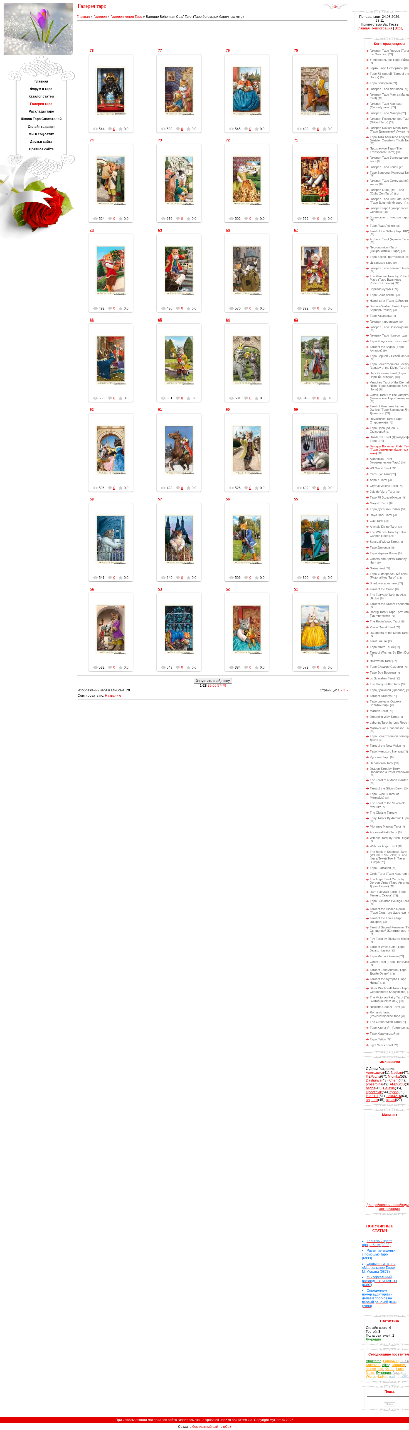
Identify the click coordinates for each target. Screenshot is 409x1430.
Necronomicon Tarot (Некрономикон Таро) (385, 249)
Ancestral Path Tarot (383, 832)
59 (296, 410)
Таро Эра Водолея (383, 672)
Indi (380, 1369)
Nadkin (381, 1377)
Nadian (396, 1073)
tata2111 (372, 1096)
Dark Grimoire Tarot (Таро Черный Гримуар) (388, 375)
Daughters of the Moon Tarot (389, 632)
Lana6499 (391, 1361)
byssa (394, 1092)
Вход (399, 28)
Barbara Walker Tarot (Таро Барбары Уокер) (389, 308)
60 (228, 410)
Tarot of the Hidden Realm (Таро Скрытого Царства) (388, 910)
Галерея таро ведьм (384, 321)
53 (160, 589)
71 (296, 140)
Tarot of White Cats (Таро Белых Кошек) (387, 948)
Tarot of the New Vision (385, 745)
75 (296, 51)
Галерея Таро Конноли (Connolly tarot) (385, 105)
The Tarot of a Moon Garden (389, 780)
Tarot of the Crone (382, 589)
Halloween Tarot (380, 660)
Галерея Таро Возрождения (389, 327)
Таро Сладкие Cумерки (386, 666)
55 (296, 499)
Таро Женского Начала (386, 751)
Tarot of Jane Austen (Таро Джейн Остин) (388, 971)
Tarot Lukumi (378, 641)
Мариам (398, 1365)
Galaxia (389, 1088)
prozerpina (374, 1084)
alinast (391, 1100)
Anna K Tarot (378, 480)
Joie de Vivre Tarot (382, 491)
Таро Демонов (380, 547)
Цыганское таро (381, 262)
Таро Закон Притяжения (387, 256)
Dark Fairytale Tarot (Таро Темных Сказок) (388, 893)
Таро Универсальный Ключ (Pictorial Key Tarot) (389, 575)
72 (228, 140)
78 (92, 51)
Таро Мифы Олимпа (384, 956)
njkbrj (386, 1365)
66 (92, 320)
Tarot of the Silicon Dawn (386, 788)
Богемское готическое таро (389, 217)
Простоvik (374, 1092)
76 (228, 51)
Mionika (394, 1076)
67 (296, 230)
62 (92, 410)
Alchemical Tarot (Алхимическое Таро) (385, 460)
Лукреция (373, 1339)
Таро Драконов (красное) (387, 690)
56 (228, 499)
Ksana (390, 1369)
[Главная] (335, 8)
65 (160, 320)
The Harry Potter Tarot (385, 684)
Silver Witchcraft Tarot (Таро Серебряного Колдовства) (389, 989)
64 (228, 320)
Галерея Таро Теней (384, 167)
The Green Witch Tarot (385, 1021)
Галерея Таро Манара (385, 113)
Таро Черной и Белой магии (389, 356)
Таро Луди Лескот (382, 225)
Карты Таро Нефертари (386, 68)
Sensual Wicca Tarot (384, 541)
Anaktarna (373, 1361)
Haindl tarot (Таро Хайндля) (389, 300)
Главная (83, 17)
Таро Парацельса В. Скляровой (384, 429)
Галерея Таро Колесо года (388, 335)
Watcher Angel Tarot (383, 846)
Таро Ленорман (381, 83)
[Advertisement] (213, 34)
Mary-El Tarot (379, 503)
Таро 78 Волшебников (385, 497)
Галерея (100, 17)
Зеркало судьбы (381, 289)
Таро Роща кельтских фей (388, 341)
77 (160, 51)
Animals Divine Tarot (383, 526)
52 (228, 589)
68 (228, 230)
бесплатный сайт (206, 1427)
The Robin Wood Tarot (385, 621)
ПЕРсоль (373, 1076)
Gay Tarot (376, 520)
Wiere (370, 1377)
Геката (113, 95)
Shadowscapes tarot (384, 583)
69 (160, 230)
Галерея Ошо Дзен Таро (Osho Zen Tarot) (387, 191)
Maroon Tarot (379, 710)
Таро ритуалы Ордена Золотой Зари (385, 703)
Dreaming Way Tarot (384, 716)
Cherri (394, 1080)
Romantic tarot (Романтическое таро (385, 1014)
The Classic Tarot (382, 812)
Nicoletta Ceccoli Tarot (385, 1006)
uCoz (227, 1427)
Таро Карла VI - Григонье (387, 1027)
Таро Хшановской (382, 1033)
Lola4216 (393, 1096)
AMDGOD (397, 1084)
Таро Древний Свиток (385, 509)
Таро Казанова (380, 315)
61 (160, 410)
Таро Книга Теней (382, 647)
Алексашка (374, 1073)
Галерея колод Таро (126, 17)
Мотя (370, 1373)
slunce (371, 1369)
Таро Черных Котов (383, 553)
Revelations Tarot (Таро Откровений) (386, 420)
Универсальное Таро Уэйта (389, 59)
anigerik (372, 1100)
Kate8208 (373, 1365)
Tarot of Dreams (381, 695)
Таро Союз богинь (382, 295)
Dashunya (373, 1080)
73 (160, 140)
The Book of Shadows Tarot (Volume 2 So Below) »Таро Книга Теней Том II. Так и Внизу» (388, 857)
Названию (113, 695)
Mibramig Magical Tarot (385, 826)
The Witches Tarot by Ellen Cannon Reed (388, 533)
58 (92, 499)
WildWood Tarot (380, 468)
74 (92, 140)
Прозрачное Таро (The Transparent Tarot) (386, 150)
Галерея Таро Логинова (386, 89)
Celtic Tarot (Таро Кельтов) (388, 873)
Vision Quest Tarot (382, 627)
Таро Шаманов (380, 868)
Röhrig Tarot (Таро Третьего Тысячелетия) (389, 613)
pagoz (370, 1088)
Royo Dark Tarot (381, 515)
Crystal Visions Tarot (384, 485)
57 (160, 499)
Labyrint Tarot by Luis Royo (388, 722)
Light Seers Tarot (381, 1045)
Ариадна (399, 1373)
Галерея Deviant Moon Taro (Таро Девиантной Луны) (389, 129)
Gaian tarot (377, 568)
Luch (400, 1369)
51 (296, 589)
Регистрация (382, 28)
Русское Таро (379, 757)
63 (296, 320)
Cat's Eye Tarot (380, 474)
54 (92, 589)
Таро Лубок (378, 1039)
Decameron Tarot (381, 763)
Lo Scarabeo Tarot (382, 678)
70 (92, 230)
